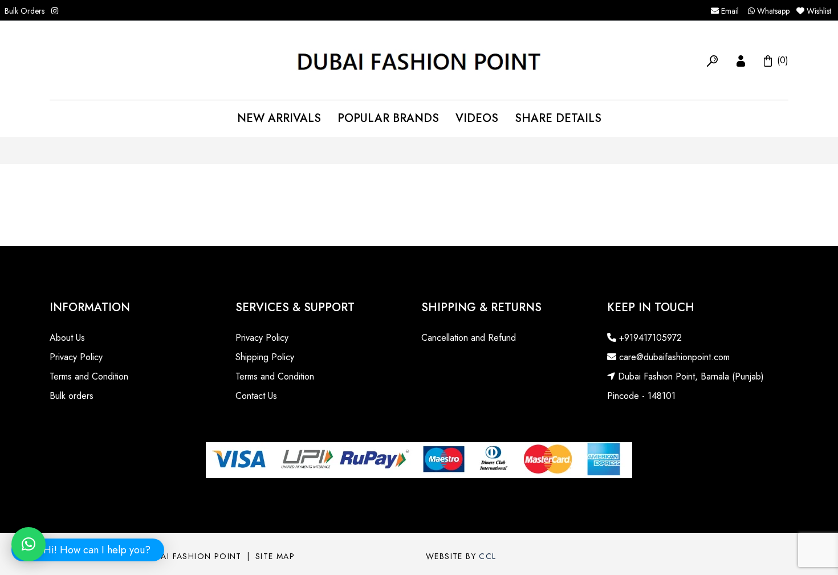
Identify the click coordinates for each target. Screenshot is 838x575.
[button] (712, 60)
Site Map (275, 556)
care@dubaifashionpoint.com (673, 357)
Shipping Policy (264, 357)
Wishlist (819, 11)
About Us (67, 337)
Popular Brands (388, 118)
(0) (781, 60)
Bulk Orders (24, 11)
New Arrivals (279, 118)
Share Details (558, 118)
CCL (487, 556)
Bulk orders (71, 395)
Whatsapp (772, 11)
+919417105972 (649, 337)
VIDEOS (476, 118)
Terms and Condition (89, 376)
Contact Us (256, 395)
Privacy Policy (76, 357)
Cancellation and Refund (468, 337)
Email (729, 11)
